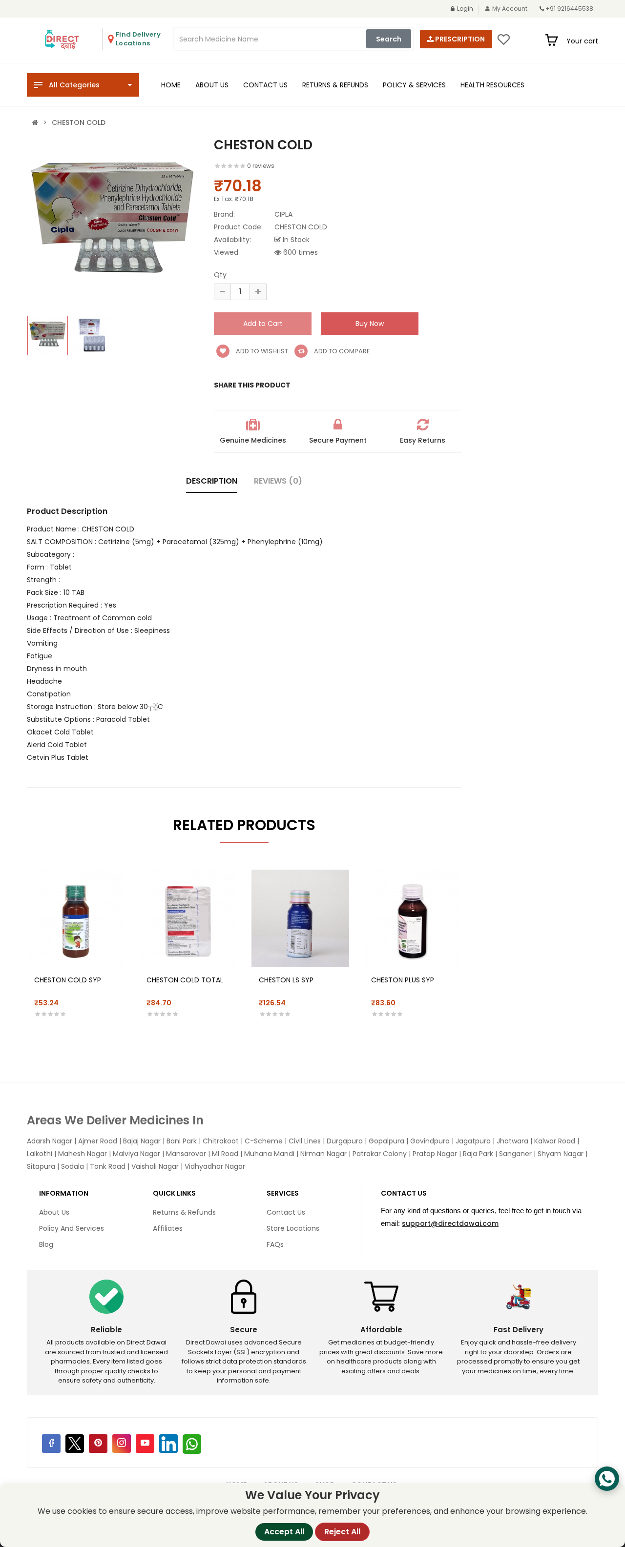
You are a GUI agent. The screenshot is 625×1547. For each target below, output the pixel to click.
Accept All (284, 1531)
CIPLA (283, 214)
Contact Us (286, 1212)
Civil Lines (305, 1141)
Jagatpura (473, 1141)
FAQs (275, 1244)
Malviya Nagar (136, 1154)
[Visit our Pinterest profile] (98, 1443)
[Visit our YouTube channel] (145, 1443)
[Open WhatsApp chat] (607, 1478)
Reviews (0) (278, 481)
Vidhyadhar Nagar (215, 1166)
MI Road (225, 1154)
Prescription (459, 39)
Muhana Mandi (269, 1154)
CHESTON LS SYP (286, 980)
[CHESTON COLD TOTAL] (188, 918)
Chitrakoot (221, 1141)
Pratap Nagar (435, 1154)
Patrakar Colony (380, 1154)
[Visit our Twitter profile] (74, 1443)
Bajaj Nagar (142, 1141)
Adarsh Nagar (49, 1141)
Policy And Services (71, 1228)
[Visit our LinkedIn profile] (168, 1443)
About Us (54, 1212)
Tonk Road (107, 1166)
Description (211, 481)
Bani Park (182, 1141)
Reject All (342, 1531)
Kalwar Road (554, 1141)
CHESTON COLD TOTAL (184, 980)
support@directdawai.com (450, 1223)
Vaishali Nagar (155, 1166)
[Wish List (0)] (503, 42)
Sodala (72, 1166)
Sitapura (41, 1166)
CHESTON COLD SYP (67, 980)
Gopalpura (386, 1141)
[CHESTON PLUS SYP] (412, 918)
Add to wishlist (261, 351)
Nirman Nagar (323, 1154)
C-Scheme (264, 1141)
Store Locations (293, 1228)
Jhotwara (512, 1141)
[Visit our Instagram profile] (121, 1443)
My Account (509, 8)
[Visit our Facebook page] (51, 1443)
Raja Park (478, 1154)
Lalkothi (39, 1154)
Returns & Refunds (184, 1212)
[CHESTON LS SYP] (300, 918)
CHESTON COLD (78, 122)
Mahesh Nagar (82, 1154)
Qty (220, 275)
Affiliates (168, 1228)
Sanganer (515, 1154)
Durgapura (345, 1141)
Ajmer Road (97, 1141)
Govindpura (430, 1141)
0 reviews (260, 166)
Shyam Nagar (560, 1154)
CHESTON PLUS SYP (402, 980)
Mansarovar (186, 1154)
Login (465, 8)
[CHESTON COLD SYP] (76, 918)
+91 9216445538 (569, 8)
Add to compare (341, 351)
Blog (46, 1244)
